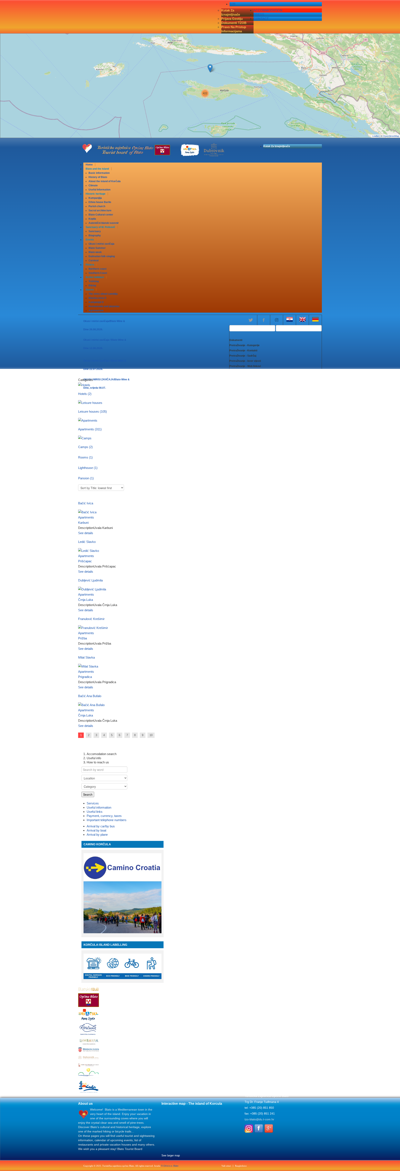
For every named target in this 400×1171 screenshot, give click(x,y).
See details (85, 533)
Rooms (85, 457)
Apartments (90, 429)
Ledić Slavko (87, 542)
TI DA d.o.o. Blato (169, 1166)
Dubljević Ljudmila (90, 580)
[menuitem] (89, 164)
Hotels (84, 394)
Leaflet (375, 136)
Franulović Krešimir (91, 619)
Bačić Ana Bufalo (89, 696)
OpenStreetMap (391, 136)
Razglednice (241, 1166)
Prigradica (85, 677)
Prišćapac (85, 561)
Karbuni (83, 522)
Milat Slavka (86, 657)
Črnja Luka (85, 599)
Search (87, 794)
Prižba (82, 638)
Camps (85, 447)
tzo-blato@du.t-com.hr (259, 1119)
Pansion (86, 478)
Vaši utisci (226, 1166)
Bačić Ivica (85, 503)
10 (151, 735)
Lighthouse (88, 468)
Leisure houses (92, 411)
